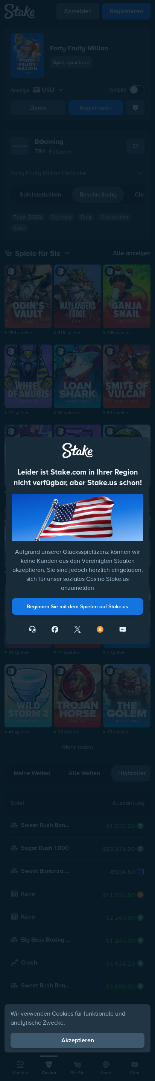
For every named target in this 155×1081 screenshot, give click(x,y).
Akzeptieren (77, 1040)
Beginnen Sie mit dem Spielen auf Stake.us (77, 606)
